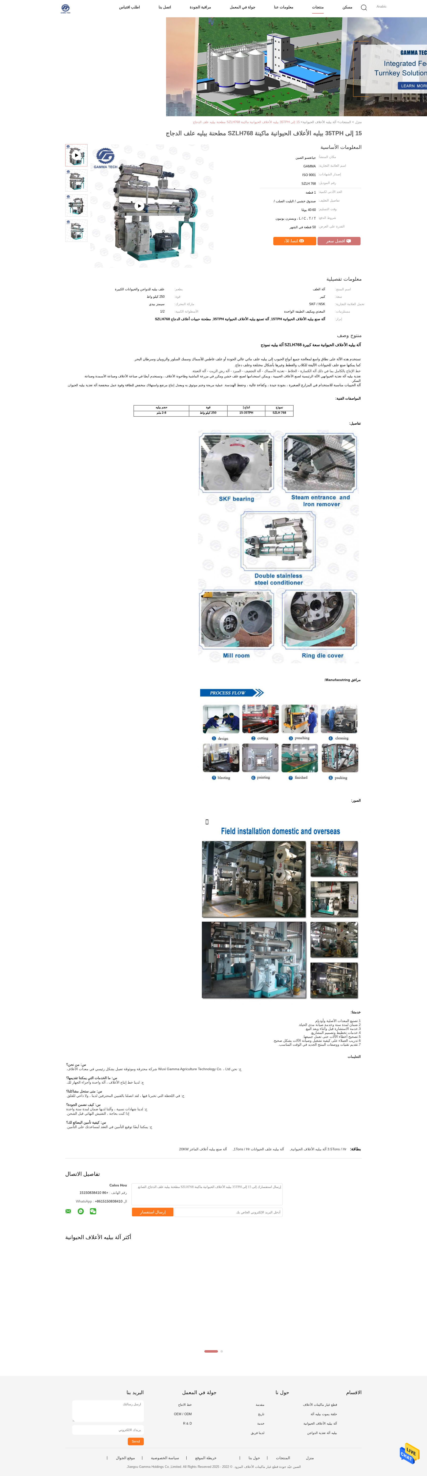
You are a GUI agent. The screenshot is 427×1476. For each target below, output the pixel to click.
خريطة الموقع (205, 1458)
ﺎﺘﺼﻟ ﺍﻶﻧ (291, 241)
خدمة (260, 1423)
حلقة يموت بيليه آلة (324, 1414)
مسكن (347, 7)
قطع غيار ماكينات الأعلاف (320, 1405)
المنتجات (283, 1458)
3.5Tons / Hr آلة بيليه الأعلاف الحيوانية (318, 1149)
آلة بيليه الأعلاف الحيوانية (320, 1423)
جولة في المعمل (242, 7)
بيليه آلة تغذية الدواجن (322, 1433)
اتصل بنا (165, 7)
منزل (310, 1458)
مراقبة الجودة (200, 7)
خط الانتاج (185, 1405)
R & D (187, 1423)
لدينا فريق (257, 1433)
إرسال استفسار (153, 1212)
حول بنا (254, 1458)
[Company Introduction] (152, 266)
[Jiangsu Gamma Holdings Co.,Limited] (65, 8)
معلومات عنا (283, 7)
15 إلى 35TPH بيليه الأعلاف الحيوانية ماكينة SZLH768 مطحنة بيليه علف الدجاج (246, 122)
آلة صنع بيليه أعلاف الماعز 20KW (203, 1149)
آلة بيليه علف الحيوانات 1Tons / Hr (259, 1149)
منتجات (318, 7)
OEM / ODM (183, 1414)
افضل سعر (336, 241)
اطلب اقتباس (129, 7)
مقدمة (260, 1405)
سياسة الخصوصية (165, 1458)
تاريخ (261, 1414)
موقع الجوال (125, 1458)
